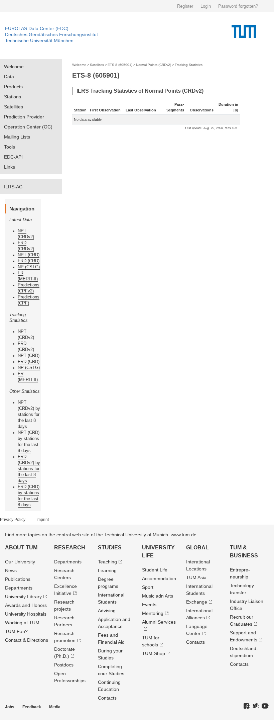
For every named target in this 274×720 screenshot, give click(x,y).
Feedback (31, 707)
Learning (107, 570)
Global (197, 547)
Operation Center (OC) (28, 126)
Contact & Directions (26, 640)
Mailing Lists (17, 137)
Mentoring (152, 613)
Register (185, 6)
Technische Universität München (39, 40)
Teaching (107, 561)
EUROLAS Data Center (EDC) (36, 28)
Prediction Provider (24, 116)
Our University (20, 561)
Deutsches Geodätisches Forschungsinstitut (51, 34)
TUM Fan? (16, 631)
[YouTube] (265, 706)
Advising (107, 610)
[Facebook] (247, 706)
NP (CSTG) (29, 266)
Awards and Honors (26, 605)
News (11, 570)
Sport (147, 587)
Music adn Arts (157, 596)
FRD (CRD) (28, 260)
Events (149, 604)
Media (54, 707)
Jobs (9, 707)
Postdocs (64, 664)
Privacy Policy (12, 519)
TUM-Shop (153, 653)
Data (9, 76)
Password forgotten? (238, 6)
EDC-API (13, 157)
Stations (12, 96)
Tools (9, 147)
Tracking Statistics (188, 65)
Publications (17, 579)
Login (205, 6)
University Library (23, 596)
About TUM (21, 547)
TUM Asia (196, 577)
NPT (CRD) (28, 254)
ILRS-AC (13, 186)
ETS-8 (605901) (120, 65)
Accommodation (159, 578)
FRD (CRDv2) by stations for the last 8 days (29, 468)
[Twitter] (256, 706)
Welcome (14, 66)
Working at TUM (22, 622)
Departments (18, 588)
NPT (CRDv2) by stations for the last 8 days (29, 414)
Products (13, 86)
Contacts (107, 698)
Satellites (13, 106)
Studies (110, 547)
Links (9, 167)
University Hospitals (25, 614)
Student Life (154, 569)
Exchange (196, 602)
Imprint (42, 519)
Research (69, 547)
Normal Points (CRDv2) (153, 65)
